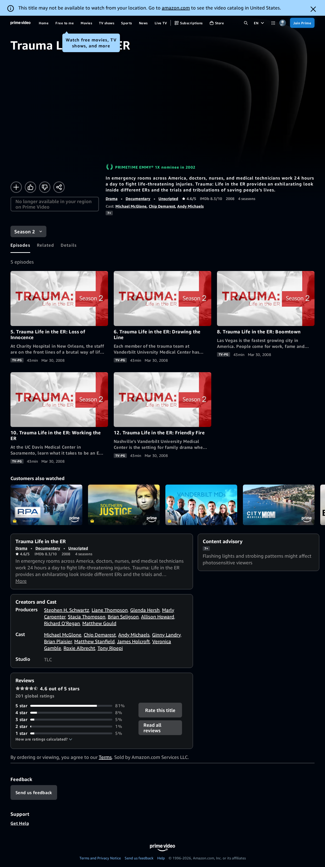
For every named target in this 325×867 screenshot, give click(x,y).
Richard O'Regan (62, 623)
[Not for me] (44, 187)
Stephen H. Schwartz (66, 610)
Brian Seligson (123, 616)
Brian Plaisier (58, 641)
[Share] (59, 187)
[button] (43, 739)
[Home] (20, 23)
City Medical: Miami (279, 505)
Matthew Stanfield (94, 641)
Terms (105, 757)
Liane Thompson (110, 610)
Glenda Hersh (145, 610)
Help (161, 858)
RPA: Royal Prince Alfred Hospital (46, 505)
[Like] (30, 187)
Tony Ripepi (110, 648)
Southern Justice (124, 505)
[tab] (20, 245)
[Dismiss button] (313, 9)
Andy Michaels (190, 206)
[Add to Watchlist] (16, 187)
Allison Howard (157, 616)
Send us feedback (139, 858)
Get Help (19, 823)
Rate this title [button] (160, 710)
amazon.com (176, 7)
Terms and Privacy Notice (100, 858)
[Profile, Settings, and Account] (282, 23)
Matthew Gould (99, 623)
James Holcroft (133, 641)
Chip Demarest (162, 206)
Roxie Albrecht (79, 648)
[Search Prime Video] (246, 23)
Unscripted (168, 198)
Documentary (138, 198)
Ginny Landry (166, 634)
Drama (112, 198)
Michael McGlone (131, 206)
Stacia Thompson (86, 616)
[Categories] (273, 23)
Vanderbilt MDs (201, 505)
